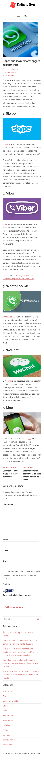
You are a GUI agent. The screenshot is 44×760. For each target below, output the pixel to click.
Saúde (5, 730)
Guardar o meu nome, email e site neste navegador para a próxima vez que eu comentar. (21, 575)
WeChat (8, 381)
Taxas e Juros (9, 740)
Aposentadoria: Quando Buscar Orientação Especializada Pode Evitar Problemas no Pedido (21, 674)
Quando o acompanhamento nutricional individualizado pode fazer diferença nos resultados (20, 663)
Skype (7, 144)
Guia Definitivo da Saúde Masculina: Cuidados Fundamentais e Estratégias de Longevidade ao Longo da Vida (20, 652)
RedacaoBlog (10, 72)
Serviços (6, 735)
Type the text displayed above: (17, 595)
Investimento (8, 715)
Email (6, 550)
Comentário (9, 504)
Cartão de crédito (10, 701)
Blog (5, 696)
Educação (7, 706)
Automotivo (8, 691)
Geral (5, 711)
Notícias (6, 725)
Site (4, 561)
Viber (5, 224)
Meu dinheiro (8, 720)
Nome (6, 540)
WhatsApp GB (9, 317)
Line (29, 439)
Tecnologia (9, 75)
